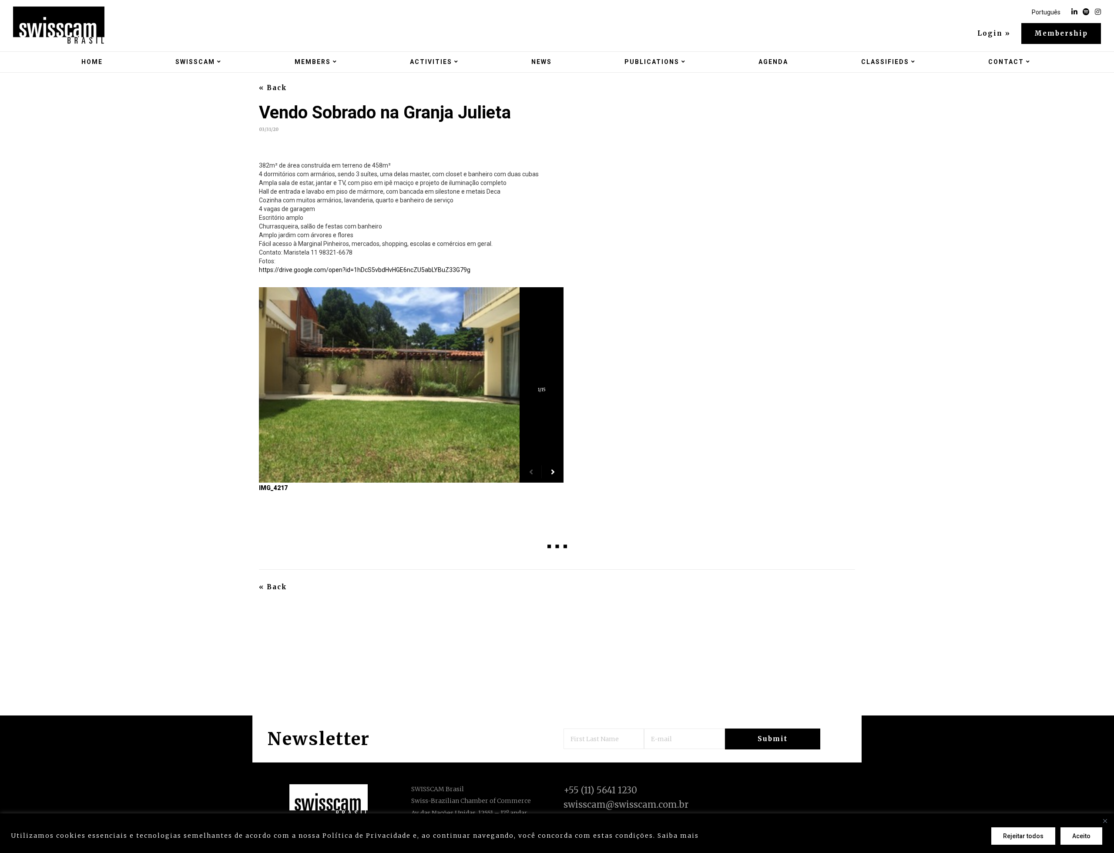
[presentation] (531, 472)
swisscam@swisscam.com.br (626, 804)
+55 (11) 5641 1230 (600, 790)
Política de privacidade (745, 836)
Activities (431, 61)
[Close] (1105, 821)
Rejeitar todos (1023, 836)
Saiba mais (678, 836)
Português (1046, 12)
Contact (1006, 61)
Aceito (1081, 836)
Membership (1061, 33)
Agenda (773, 61)
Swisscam (195, 61)
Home (92, 61)
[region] (557, 833)
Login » (993, 33)
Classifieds (885, 61)
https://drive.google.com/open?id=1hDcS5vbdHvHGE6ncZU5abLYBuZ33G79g (364, 269)
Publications (651, 61)
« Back (273, 88)
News (541, 61)
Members (313, 61)
